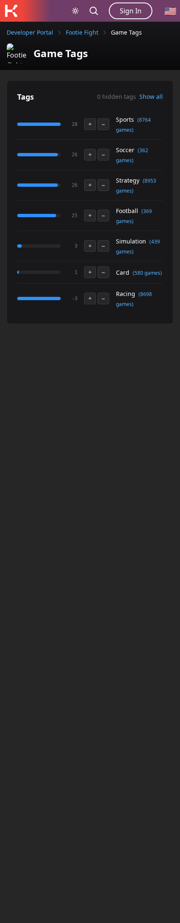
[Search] (93, 10)
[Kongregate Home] (11, 11)
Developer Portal (30, 32)
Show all (151, 96)
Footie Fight (82, 32)
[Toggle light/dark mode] (75, 11)
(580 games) (147, 272)
